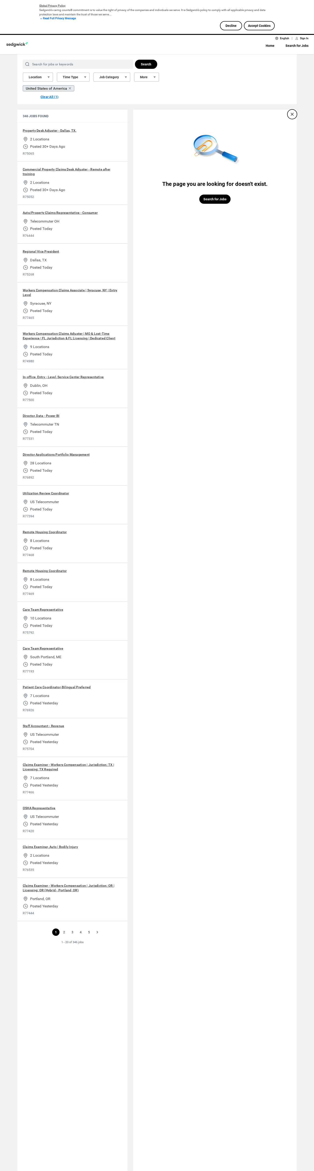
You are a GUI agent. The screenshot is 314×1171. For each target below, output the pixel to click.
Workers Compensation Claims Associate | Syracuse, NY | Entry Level (70, 292)
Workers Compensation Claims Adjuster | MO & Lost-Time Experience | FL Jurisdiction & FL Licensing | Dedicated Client (69, 336)
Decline (231, 26)
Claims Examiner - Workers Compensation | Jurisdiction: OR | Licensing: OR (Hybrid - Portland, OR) (68, 888)
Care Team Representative (43, 609)
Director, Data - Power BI (41, 416)
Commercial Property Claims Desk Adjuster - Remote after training (66, 171)
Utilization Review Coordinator (46, 493)
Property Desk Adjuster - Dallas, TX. (50, 130)
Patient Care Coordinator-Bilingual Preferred (57, 687)
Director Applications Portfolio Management (56, 454)
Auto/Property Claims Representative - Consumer (60, 213)
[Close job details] (292, 114)
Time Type (70, 77)
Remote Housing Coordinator (45, 532)
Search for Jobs (296, 45)
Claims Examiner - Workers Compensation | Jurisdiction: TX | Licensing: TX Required (68, 767)
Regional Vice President (41, 251)
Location (35, 77)
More (144, 77)
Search (146, 64)
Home (270, 45)
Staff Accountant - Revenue (43, 726)
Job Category (109, 77)
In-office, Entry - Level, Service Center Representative (63, 377)
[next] (97, 932)
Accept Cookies (259, 26)
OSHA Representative (39, 808)
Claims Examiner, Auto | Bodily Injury (50, 847)
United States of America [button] (46, 88)
